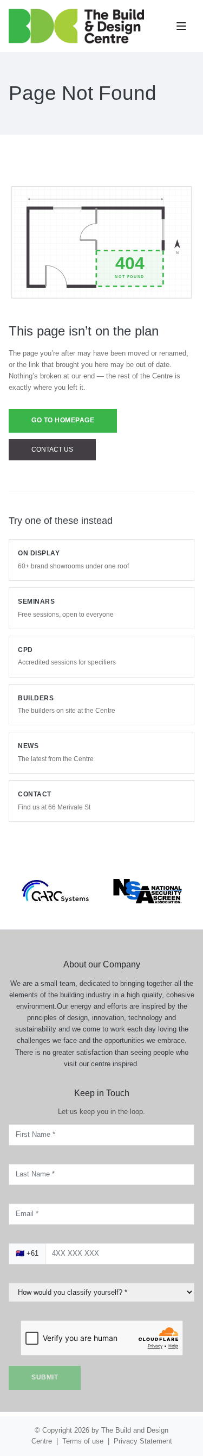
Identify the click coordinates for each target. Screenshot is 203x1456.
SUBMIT (46, 1377)
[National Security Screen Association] (148, 877)
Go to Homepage (65, 420)
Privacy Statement (147, 1441)
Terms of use (81, 1441)
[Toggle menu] (182, 26)
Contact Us (52, 449)
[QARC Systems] (55, 877)
